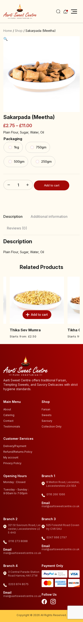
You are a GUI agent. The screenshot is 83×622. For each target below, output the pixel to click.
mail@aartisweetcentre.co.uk (60, 506)
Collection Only (52, 426)
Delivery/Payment (14, 446)
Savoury (47, 420)
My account (10, 457)
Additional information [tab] (49, 216)
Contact (8, 420)
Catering (8, 415)
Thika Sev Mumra (19, 330)
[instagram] (53, 602)
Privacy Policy (12, 463)
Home (7, 30)
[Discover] (74, 583)
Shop (19, 30)
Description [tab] (13, 216)
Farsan (46, 409)
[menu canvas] (74, 11)
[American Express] (61, 583)
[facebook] (44, 602)
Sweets (47, 415)
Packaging (13, 139)
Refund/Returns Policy (17, 451)
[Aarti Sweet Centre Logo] (20, 12)
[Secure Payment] (55, 574)
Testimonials (11, 426)
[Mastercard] (48, 583)
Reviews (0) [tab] (17, 228)
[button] (5, 38)
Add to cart (51, 185)
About (7, 409)
